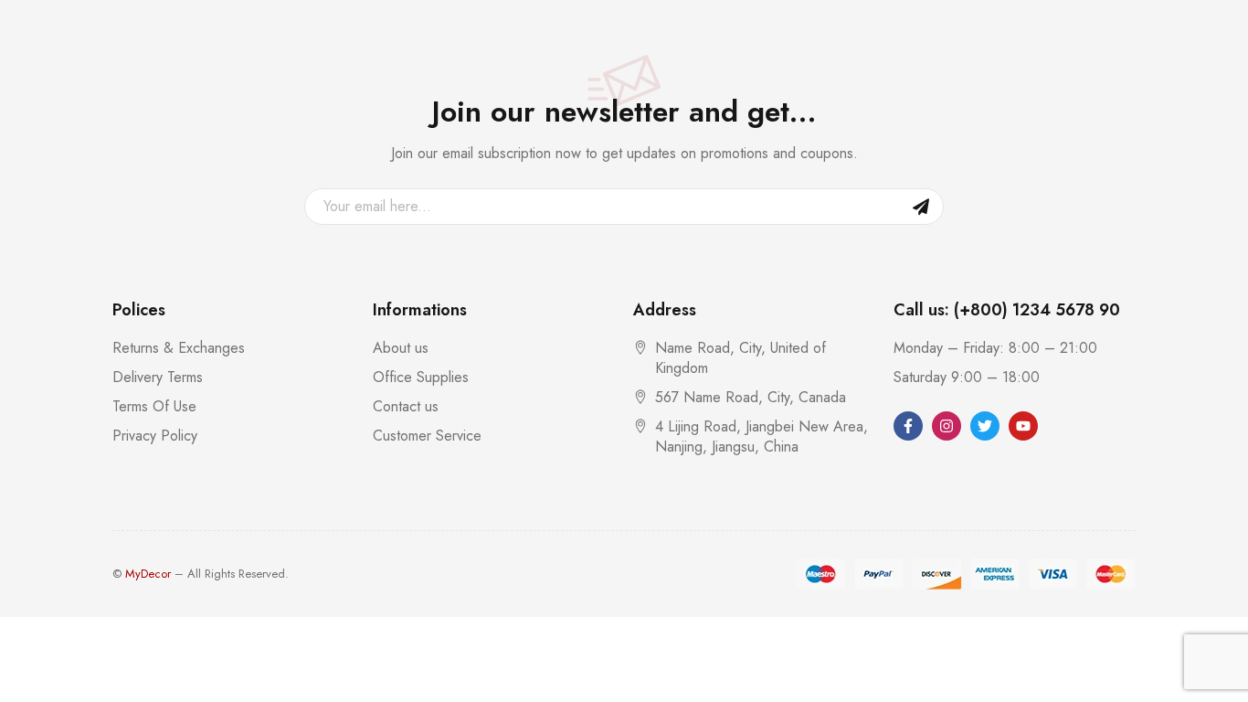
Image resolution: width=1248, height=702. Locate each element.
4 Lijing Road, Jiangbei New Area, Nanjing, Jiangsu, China (761, 436)
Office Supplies (421, 377)
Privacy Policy (154, 435)
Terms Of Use (154, 406)
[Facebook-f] (908, 426)
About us (400, 347)
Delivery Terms (157, 377)
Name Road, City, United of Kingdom (740, 357)
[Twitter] (984, 426)
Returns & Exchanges (178, 347)
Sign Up (921, 206)
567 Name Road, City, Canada (750, 397)
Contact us (406, 406)
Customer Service (427, 435)
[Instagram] (946, 426)
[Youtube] (1023, 426)
